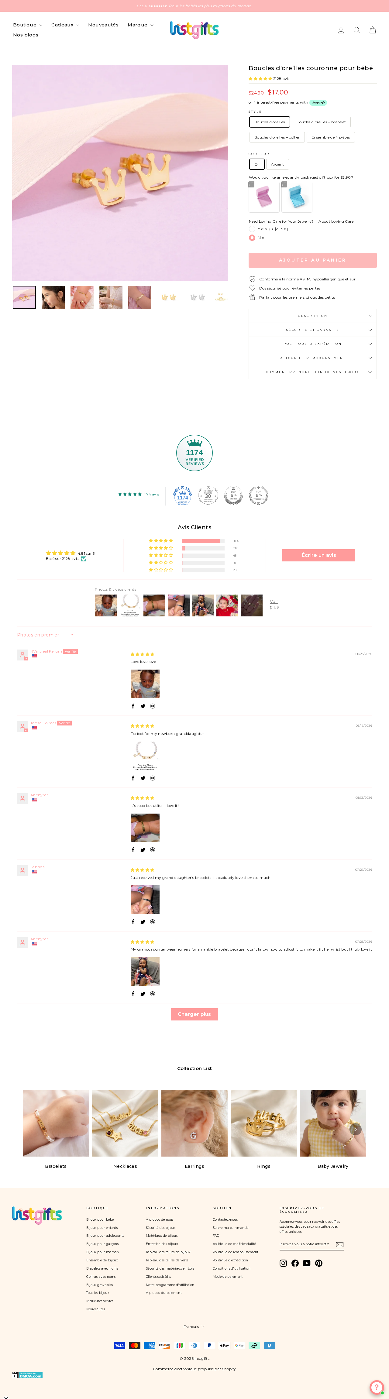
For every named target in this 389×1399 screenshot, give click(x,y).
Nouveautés (103, 25)
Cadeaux (62, 25)
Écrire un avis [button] (319, 555)
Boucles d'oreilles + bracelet (321, 122)
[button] (261, 78)
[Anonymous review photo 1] (145, 827)
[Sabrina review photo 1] (145, 899)
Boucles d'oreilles (269, 122)
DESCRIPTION (313, 315)
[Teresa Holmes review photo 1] (145, 755)
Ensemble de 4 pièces (331, 137)
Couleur (259, 154)
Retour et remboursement (313, 358)
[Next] (355, 1129)
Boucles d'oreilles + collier (277, 137)
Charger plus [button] (194, 1014)
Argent (277, 164)
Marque (138, 25)
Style (255, 111)
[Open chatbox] (377, 1387)
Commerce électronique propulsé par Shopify (194, 1368)
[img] (142, 654)
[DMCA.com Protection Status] (194, 1375)
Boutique (25, 25)
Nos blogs (25, 35)
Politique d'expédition (313, 343)
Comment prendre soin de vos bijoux (313, 372)
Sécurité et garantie (312, 329)
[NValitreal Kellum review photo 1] (145, 683)
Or (257, 164)
